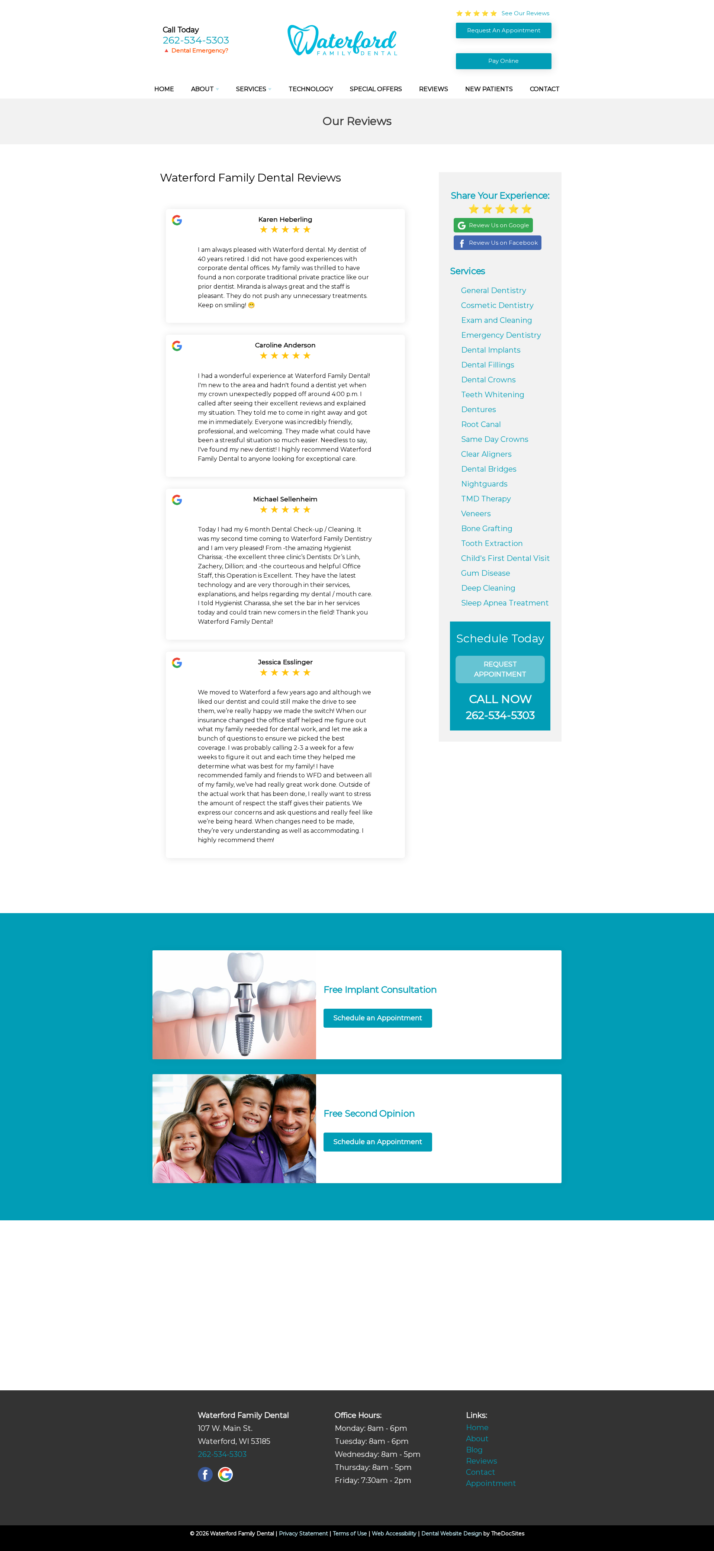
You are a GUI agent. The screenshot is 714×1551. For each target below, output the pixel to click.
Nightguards (484, 483)
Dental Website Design (451, 1533)
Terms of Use (350, 1533)
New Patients (489, 89)
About (202, 89)
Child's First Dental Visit (505, 558)
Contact (545, 89)
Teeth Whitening (492, 394)
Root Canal (481, 424)
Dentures (478, 409)
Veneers (476, 513)
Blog (474, 1449)
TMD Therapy (486, 498)
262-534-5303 (196, 40)
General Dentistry (493, 290)
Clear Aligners (486, 454)
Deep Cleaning (488, 588)
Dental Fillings (487, 364)
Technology (311, 89)
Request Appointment (500, 669)
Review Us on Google (499, 225)
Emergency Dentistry (501, 335)
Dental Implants (491, 350)
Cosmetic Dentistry (497, 305)
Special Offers (376, 89)
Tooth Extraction (492, 543)
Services (251, 89)
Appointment (491, 1483)
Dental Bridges (489, 469)
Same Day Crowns (494, 439)
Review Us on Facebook (503, 242)
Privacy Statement (303, 1533)
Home (164, 89)
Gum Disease (485, 573)
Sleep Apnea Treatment (505, 602)
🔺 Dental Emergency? (195, 50)
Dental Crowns (488, 379)
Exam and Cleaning (496, 320)
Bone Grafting (486, 528)
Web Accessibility (394, 1533)
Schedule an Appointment (378, 1018)
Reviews (433, 89)
